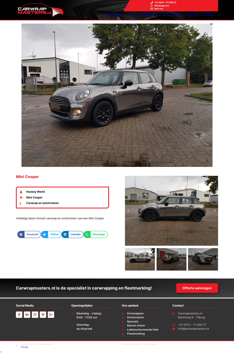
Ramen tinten (171, 15)
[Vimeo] (43, 314)
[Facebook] (19, 314)
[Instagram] (35, 314)
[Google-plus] (51, 314)
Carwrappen (115, 15)
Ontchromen (149, 15)
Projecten (192, 15)
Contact (210, 15)
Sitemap (24, 347)
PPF (132, 15)
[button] (29, 234)
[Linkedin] (27, 314)
